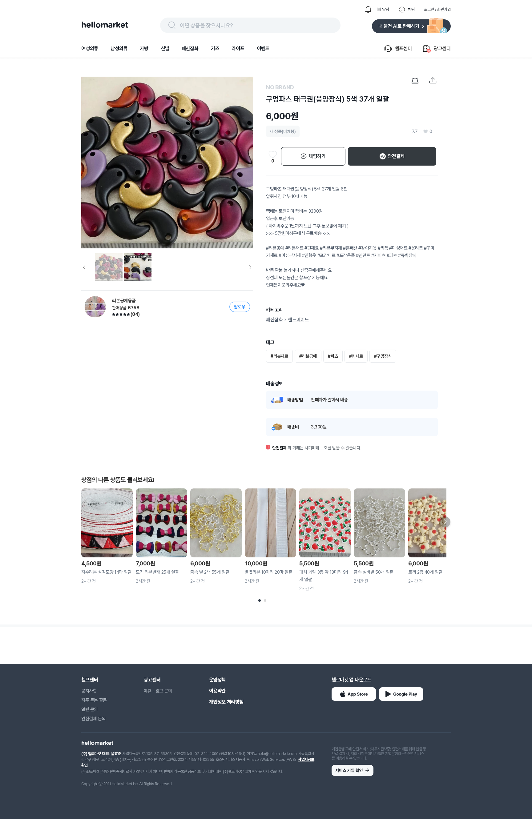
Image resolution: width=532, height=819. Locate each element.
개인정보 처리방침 (226, 702)
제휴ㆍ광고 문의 (158, 691)
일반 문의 (89, 709)
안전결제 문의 (93, 718)
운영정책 (217, 680)
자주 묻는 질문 (94, 700)
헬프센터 (89, 680)
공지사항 (89, 691)
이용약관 (217, 691)
